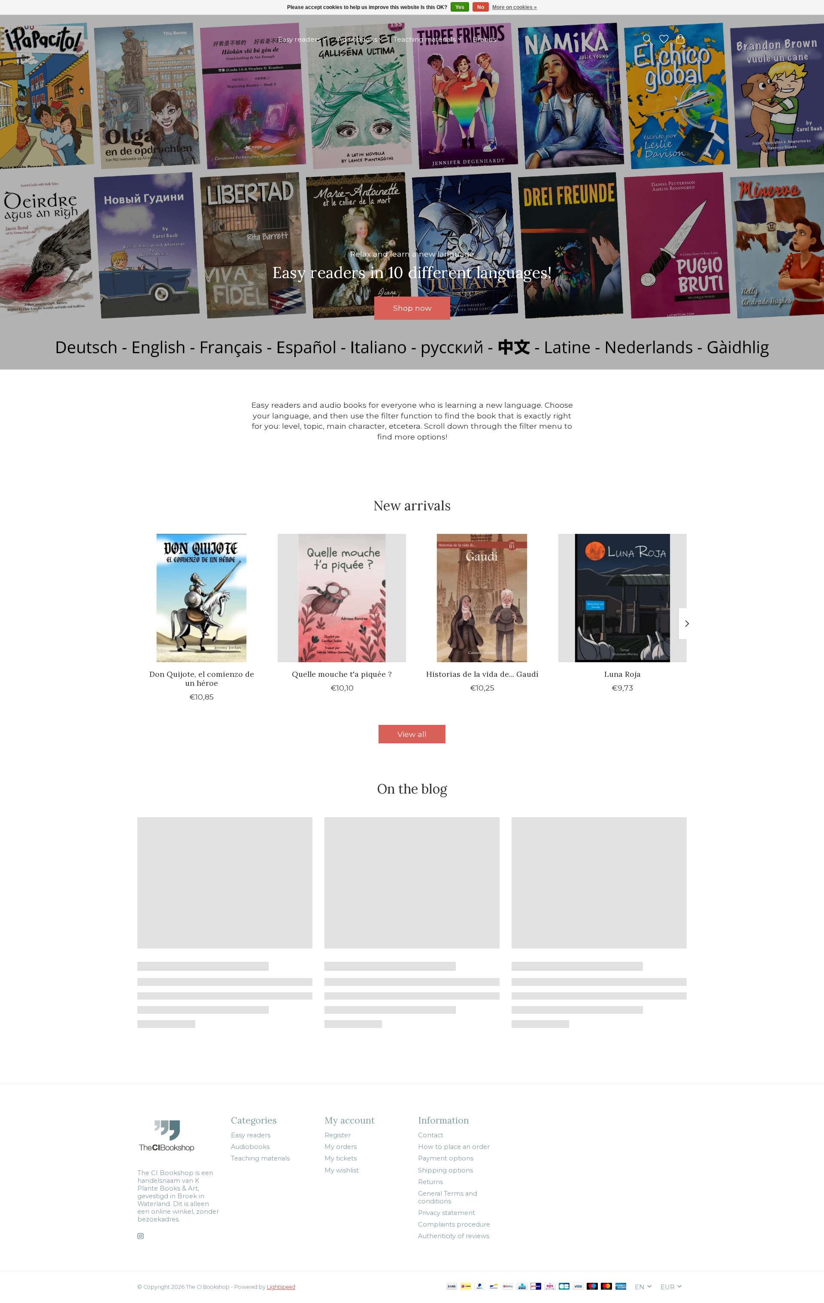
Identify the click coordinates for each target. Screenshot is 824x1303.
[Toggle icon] (647, 39)
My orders (340, 1147)
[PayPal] (479, 1287)
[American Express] (621, 1287)
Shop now (412, 307)
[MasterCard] (606, 1287)
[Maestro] (592, 1287)
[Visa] (578, 1287)
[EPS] (550, 1287)
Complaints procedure (454, 1224)
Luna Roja (622, 674)
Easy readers (250, 1135)
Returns (430, 1182)
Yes (459, 7)
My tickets (340, 1158)
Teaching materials (260, 1158)
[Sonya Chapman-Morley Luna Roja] (622, 598)
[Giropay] (535, 1287)
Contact (430, 1135)
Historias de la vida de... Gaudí (482, 674)
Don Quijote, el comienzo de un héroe (201, 678)
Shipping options (445, 1170)
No (480, 7)
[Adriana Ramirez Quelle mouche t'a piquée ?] (342, 598)
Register (337, 1135)
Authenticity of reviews (453, 1236)
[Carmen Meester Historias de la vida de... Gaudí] (482, 598)
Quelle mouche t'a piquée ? (342, 674)
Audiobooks (250, 1147)
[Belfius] (508, 1287)
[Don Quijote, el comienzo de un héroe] (201, 598)
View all (412, 734)
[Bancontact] (493, 1287)
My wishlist (341, 1170)
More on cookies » (514, 7)
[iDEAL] (465, 1287)
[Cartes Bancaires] (564, 1287)
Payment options (445, 1158)
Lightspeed (281, 1287)
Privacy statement (446, 1213)
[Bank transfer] (451, 1287)
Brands (484, 39)
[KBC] (522, 1287)
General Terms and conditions (447, 1197)
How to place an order (454, 1147)
